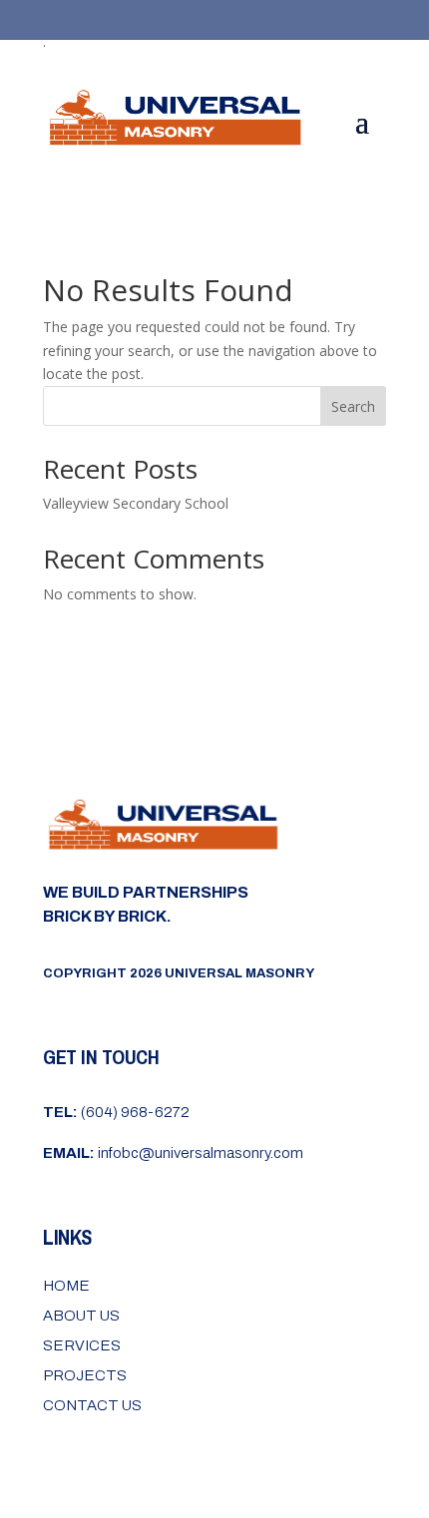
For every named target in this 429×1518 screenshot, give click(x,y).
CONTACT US (92, 1405)
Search (353, 406)
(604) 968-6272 (116, 1112)
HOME (66, 1286)
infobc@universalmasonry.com (173, 1153)
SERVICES (82, 1345)
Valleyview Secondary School (135, 503)
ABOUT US (81, 1316)
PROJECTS (85, 1375)
